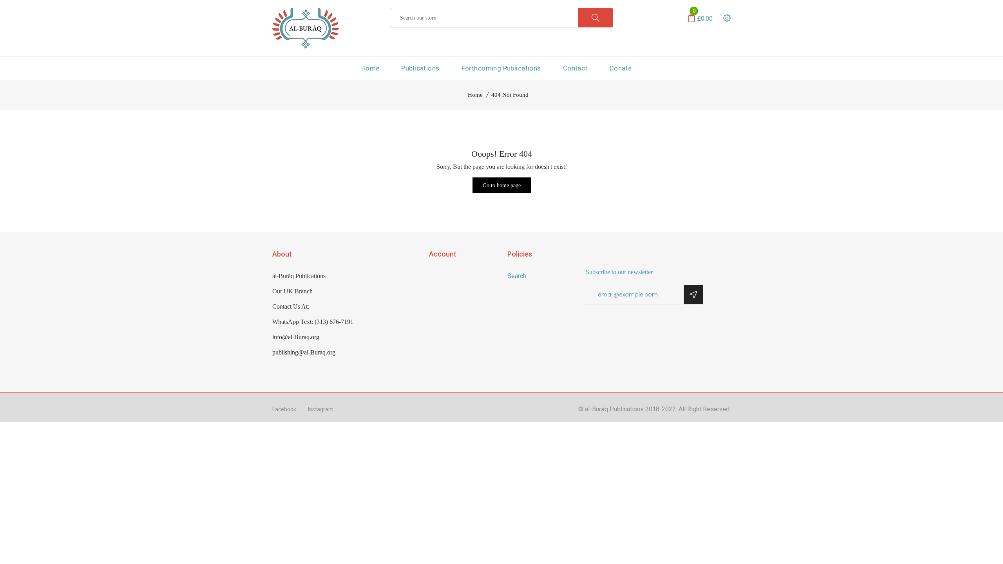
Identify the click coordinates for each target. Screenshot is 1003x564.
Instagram (320, 409)
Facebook (284, 409)
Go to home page (502, 185)
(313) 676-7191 (334, 321)
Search (516, 276)
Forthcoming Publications (501, 68)
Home (370, 68)
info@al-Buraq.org (295, 337)
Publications (420, 68)
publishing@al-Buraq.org (303, 352)
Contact (575, 68)
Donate (621, 68)
